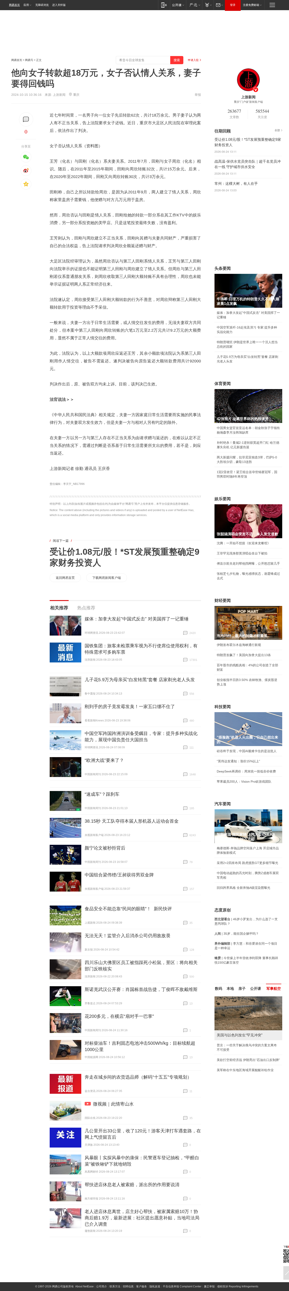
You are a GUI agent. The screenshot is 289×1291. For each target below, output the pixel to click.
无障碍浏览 (42, 5)
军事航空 (273, 989)
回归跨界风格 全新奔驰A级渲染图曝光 (243, 888)
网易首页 (14, 5)
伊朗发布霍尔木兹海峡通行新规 (239, 645)
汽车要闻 (222, 804)
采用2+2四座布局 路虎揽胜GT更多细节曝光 (247, 863)
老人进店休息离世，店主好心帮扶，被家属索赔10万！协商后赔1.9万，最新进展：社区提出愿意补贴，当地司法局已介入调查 (142, 1218)
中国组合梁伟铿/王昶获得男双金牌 (119, 874)
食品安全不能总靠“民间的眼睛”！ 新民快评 (128, 908)
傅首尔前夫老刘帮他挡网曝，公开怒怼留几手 (248, 563)
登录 (232, 5)
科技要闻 (222, 706)
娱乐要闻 (222, 499)
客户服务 (141, 1286)
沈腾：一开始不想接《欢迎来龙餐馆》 (243, 543)
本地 (230, 989)
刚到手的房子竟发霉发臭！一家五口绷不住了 (130, 706)
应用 (26, 5)
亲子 (242, 989)
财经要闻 (222, 600)
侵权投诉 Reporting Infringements (237, 1286)
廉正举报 (209, 1286)
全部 (277, 130)
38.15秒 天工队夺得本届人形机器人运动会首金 (132, 821)
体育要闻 (222, 383)
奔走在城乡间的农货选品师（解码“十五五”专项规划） (138, 1077)
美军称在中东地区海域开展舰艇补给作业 (245, 1070)
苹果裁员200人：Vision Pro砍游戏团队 (244, 781)
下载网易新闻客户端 (106, 578)
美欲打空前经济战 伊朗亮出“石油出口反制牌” (248, 1060)
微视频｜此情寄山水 (113, 1103)
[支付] (208, 5)
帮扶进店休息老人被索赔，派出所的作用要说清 (132, 1184)
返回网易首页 (65, 578)
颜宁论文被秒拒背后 (105, 847)
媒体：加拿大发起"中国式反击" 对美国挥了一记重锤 (137, 618)
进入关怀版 (59, 5)
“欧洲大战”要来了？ (104, 760)
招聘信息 (128, 1286)
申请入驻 (193, 60)
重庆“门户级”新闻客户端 (248, 101)
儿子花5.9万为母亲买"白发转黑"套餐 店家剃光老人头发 (140, 679)
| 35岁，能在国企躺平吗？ (236, 933)
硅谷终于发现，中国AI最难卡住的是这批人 (247, 751)
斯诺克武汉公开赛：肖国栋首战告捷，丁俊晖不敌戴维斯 (141, 989)
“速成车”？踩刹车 (102, 794)
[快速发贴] (26, 119)
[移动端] (164, 5)
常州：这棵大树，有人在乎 (236, 183)
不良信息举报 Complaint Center (182, 1286)
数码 (218, 989)
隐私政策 (154, 1286)
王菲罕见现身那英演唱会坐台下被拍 (242, 553)
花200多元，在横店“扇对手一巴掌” (119, 1016)
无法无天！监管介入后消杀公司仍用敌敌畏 (127, 935)
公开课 (255, 989)
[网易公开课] (178, 5)
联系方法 (115, 1286)
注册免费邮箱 (251, 5)
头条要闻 (222, 268)
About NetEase (84, 1286)
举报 (198, 94)
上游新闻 (59, 94)
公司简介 (101, 1286)
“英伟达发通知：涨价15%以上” (238, 761)
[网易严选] (194, 5)
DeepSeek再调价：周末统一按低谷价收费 (246, 771)
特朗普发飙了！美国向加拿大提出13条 (244, 655)
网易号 (29, 60)
